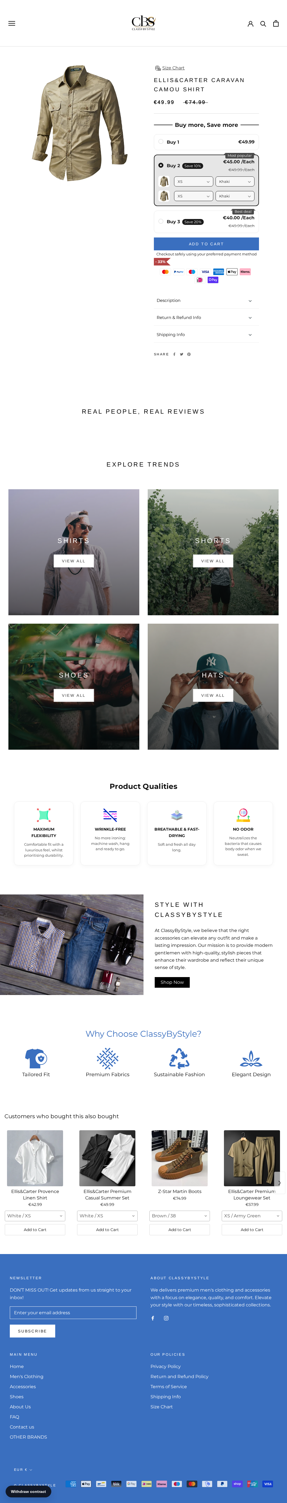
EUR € (20, 1470)
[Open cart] (276, 23)
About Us (20, 1406)
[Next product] (279, 1183)
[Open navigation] (11, 23)
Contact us (22, 1427)
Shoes (17, 1396)
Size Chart (162, 1406)
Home (17, 1366)
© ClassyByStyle (35, 1485)
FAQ (14, 1417)
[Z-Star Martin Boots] (179, 1158)
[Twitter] (181, 354)
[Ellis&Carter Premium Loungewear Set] (252, 1158)
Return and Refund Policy (180, 1376)
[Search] (263, 23)
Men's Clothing (26, 1376)
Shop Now (172, 982)
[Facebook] (174, 354)
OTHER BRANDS (28, 1437)
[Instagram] (166, 1318)
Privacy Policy (166, 1366)
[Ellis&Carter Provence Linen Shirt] (35, 1158)
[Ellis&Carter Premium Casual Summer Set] (107, 1158)
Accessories (23, 1386)
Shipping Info (171, 334)
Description (168, 300)
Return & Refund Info (179, 317)
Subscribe (32, 1331)
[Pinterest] (189, 354)
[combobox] (35, 1216)
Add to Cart (35, 1229)
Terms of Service (169, 1386)
